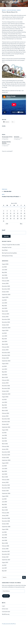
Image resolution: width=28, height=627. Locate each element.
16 (24, 213)
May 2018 (4, 537)
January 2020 (5, 482)
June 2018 (4, 534)
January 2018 (5, 548)
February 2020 (5, 479)
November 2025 (6, 289)
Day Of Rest (5, 250)
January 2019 (5, 515)
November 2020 (6, 454)
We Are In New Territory (7, 136)
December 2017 (6, 551)
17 (3, 215)
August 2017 (5, 562)
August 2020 (5, 463)
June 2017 (4, 568)
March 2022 (5, 410)
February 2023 (5, 380)
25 (7, 218)
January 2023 (5, 383)
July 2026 (4, 267)
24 (3, 218)
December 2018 (6, 518)
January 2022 (5, 416)
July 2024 (4, 333)
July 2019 (4, 499)
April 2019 (4, 507)
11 (7, 213)
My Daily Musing (10, 2)
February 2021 (5, 446)
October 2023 (5, 358)
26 (10, 218)
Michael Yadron (16, 10)
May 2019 (4, 504)
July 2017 (4, 565)
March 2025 (5, 311)
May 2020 (4, 471)
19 (10, 215)
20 (14, 215)
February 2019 (5, 512)
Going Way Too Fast (6, 247)
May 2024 (4, 338)
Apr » (21, 223)
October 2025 (5, 291)
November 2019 (6, 488)
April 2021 (4, 441)
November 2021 (6, 421)
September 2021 (6, 427)
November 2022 (6, 388)
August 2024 (5, 330)
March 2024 (5, 344)
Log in (3, 606)
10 (3, 213)
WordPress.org (5, 614)
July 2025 (4, 300)
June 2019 (4, 501)
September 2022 (6, 394)
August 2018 (5, 529)
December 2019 (6, 485)
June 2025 (4, 302)
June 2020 (4, 468)
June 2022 (4, 402)
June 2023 (4, 369)
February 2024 (5, 347)
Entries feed (5, 608)
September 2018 (6, 526)
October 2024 (5, 325)
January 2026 (5, 283)
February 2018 (5, 546)
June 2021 (4, 435)
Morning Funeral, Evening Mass (9, 253)
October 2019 (5, 490)
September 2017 (6, 559)
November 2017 (6, 554)
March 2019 (5, 510)
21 (17, 215)
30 (24, 218)
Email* (3, 230)
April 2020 (4, 474)
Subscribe (6, 595)
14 (17, 213)
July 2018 (4, 532)
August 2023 (5, 363)
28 (17, 218)
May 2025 (4, 305)
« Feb (7, 223)
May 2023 (4, 372)
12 (10, 213)
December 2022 (6, 385)
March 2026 (5, 278)
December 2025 (6, 286)
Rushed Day (16, 136)
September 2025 (6, 294)
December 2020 (6, 452)
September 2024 (6, 327)
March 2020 (5, 476)
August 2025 (5, 297)
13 (14, 213)
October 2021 (5, 424)
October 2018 (5, 523)
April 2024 (4, 341)
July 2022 (4, 399)
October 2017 (5, 557)
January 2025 (5, 316)
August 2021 (5, 430)
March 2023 (5, 377)
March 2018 (5, 543)
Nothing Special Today (7, 255)
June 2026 (4, 269)
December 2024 (6, 319)
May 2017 (4, 570)
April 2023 (4, 374)
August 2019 (5, 496)
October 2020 (5, 457)
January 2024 (5, 349)
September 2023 (6, 360)
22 (21, 215)
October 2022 (5, 391)
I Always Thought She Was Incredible (11, 244)
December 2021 (6, 418)
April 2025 (4, 308)
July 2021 (4, 432)
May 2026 (4, 272)
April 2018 (4, 540)
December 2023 (6, 352)
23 (24, 215)
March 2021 (5, 443)
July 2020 (4, 465)
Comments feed (6, 611)
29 (21, 218)
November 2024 (6, 322)
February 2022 (5, 413)
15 (21, 213)
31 (3, 221)
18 (7, 215)
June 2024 (4, 336)
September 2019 (6, 493)
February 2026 (5, 280)
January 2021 (5, 449)
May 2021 (4, 438)
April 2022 (4, 407)
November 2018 (6, 521)
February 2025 (5, 313)
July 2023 (4, 366)
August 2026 (5, 264)
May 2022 (4, 405)
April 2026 (4, 275)
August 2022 (5, 396)
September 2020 (6, 460)
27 (14, 218)
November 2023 (6, 355)
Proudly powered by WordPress (9, 623)
